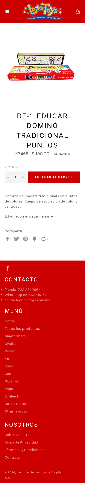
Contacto (12, 457)
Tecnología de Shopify (46, 472)
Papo (9, 388)
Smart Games (16, 403)
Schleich (12, 396)
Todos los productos (22, 328)
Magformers (15, 336)
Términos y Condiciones (25, 450)
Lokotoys (23, 472)
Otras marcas (16, 411)
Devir (9, 366)
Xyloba (10, 343)
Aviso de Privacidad (21, 442)
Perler (10, 351)
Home (10, 321)
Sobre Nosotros (18, 434)
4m (7, 358)
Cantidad (11, 166)
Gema (9, 373)
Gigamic (12, 381)
